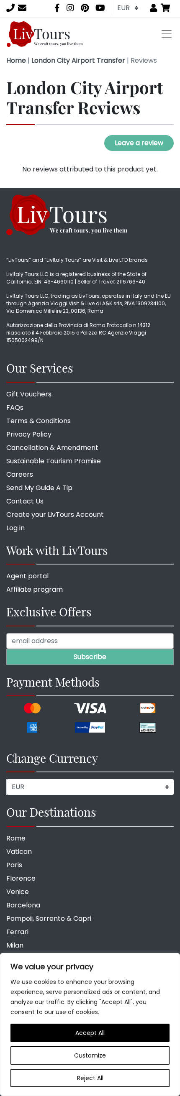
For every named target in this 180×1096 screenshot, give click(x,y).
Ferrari (17, 932)
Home (16, 60)
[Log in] (153, 8)
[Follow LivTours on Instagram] (70, 8)
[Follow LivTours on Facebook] (57, 8)
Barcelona (23, 905)
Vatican (19, 851)
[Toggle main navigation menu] (166, 34)
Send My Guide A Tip (39, 488)
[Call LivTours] (10, 8)
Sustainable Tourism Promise (53, 461)
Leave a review (139, 143)
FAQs (14, 407)
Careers (19, 474)
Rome (16, 838)
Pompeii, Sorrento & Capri (48, 918)
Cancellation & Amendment (52, 447)
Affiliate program (34, 589)
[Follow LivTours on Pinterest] (85, 8)
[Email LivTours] (22, 8)
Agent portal (27, 576)
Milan (14, 945)
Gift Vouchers (28, 394)
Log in (15, 528)
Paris (14, 865)
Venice (17, 892)
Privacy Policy (28, 434)
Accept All (90, 1033)
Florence (21, 878)
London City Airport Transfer (78, 60)
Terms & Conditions (38, 421)
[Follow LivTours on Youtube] (100, 8)
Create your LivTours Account (55, 514)
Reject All (90, 1078)
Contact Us (25, 501)
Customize (90, 1055)
